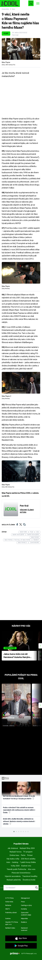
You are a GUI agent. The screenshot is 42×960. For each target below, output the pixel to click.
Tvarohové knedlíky (29, 876)
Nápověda (24, 918)
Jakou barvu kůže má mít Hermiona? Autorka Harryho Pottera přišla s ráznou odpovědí (17, 656)
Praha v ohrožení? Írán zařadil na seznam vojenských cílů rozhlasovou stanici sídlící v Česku (19, 810)
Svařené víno (26, 866)
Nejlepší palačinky (14, 880)
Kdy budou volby (13, 859)
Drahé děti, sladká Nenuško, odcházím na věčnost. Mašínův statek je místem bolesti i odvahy (19, 821)
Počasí (30, 855)
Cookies (8, 918)
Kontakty (24, 909)
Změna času (14, 855)
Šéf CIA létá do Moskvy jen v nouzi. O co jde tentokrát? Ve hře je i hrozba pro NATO (19, 797)
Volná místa (9, 902)
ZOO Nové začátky (28, 859)
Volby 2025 (15, 866)
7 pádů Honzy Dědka (28, 862)
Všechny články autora (27, 511)
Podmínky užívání (11, 912)
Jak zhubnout (13, 848)
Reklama (8, 905)
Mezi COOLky (8, 718)
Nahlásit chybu (10, 928)
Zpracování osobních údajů (26, 914)
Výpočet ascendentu (13, 876)
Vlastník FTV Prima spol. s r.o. (11, 923)
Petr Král (15, 35)
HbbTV (7, 909)
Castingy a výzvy (26, 905)
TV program (27, 852)
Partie (23, 855)
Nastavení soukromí (24, 929)
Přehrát (8, 715)
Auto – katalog (12, 862)
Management (25, 898)
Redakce (24, 922)
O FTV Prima (9, 898)
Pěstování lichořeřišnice (21, 873)
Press (23, 902)
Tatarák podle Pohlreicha (16, 869)
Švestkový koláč (29, 880)
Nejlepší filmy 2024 (27, 848)
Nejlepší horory (15, 852)
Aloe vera (31, 869)
